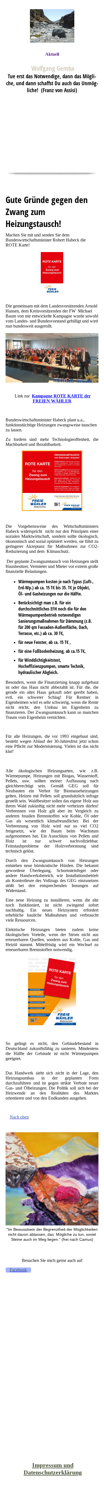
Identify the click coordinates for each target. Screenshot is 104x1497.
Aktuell (52, 54)
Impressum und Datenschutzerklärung (53, 1469)
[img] (52, 26)
